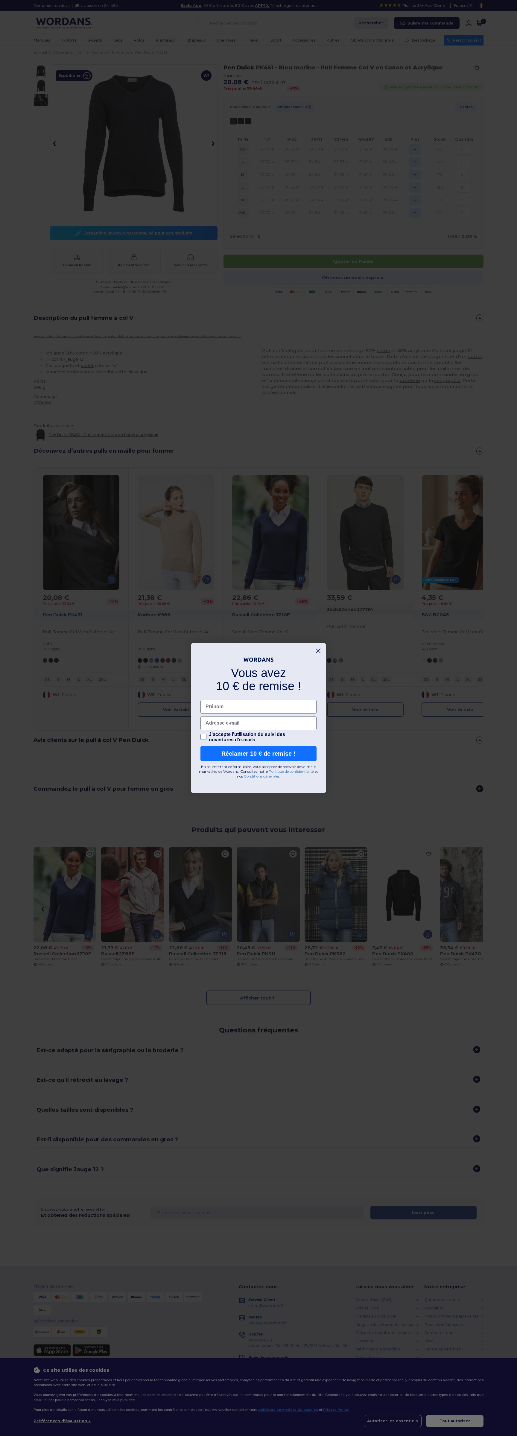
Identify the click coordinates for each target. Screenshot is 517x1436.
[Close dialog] (318, 651)
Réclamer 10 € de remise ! (258, 753)
